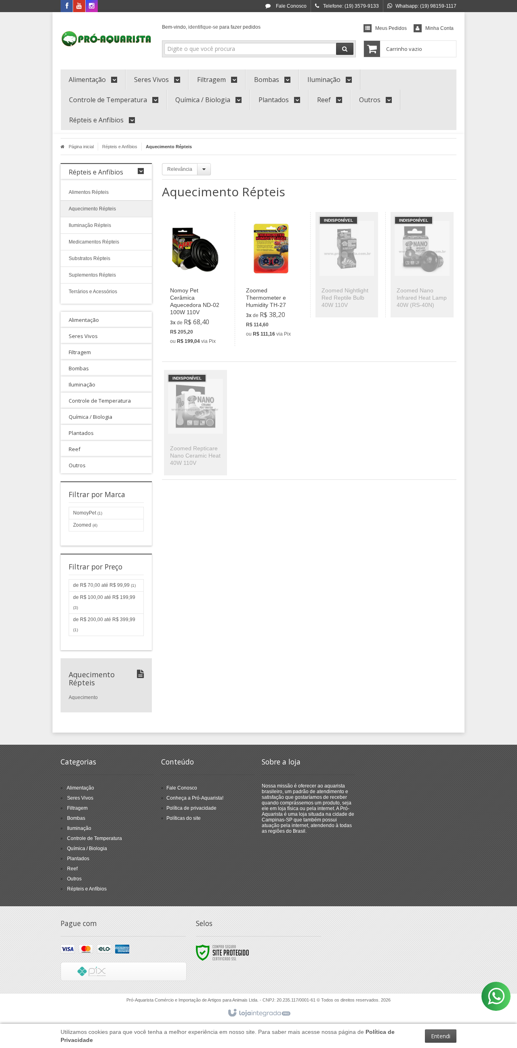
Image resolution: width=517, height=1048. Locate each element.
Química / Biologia (87, 848)
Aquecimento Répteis (92, 209)
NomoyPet (87, 513)
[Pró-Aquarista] (106, 38)
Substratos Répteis (89, 258)
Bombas (76, 818)
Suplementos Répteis (92, 275)
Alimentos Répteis (89, 192)
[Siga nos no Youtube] (79, 6)
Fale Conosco (291, 6)
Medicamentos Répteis (94, 242)
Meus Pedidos (391, 28)
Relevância (179, 169)
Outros (74, 879)
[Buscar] (344, 49)
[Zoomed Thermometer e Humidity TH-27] (271, 279)
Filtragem (77, 808)
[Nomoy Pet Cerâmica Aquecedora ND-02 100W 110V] (195, 282)
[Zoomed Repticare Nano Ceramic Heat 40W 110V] (195, 422)
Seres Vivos (80, 798)
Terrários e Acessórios (93, 291)
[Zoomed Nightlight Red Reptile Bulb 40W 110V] (346, 264)
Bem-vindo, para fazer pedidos (211, 27)
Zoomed (85, 525)
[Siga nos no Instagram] (92, 6)
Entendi (440, 1036)
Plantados (78, 858)
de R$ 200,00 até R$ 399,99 (104, 624)
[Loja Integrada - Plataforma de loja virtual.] (258, 1013)
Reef (72, 869)
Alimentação (80, 788)
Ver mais (200, 314)
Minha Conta (439, 28)
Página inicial (81, 146)
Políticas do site (183, 818)
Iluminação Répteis (90, 225)
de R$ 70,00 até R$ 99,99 (104, 585)
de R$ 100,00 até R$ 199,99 (104, 602)
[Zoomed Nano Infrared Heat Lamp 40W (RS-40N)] (422, 264)
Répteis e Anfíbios (119, 146)
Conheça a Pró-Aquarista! (194, 798)
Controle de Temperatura (94, 838)
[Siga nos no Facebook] (67, 6)
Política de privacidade (191, 808)
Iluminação (79, 828)
